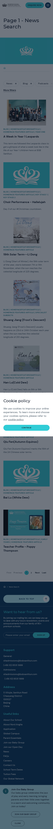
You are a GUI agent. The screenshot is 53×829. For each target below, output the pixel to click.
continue (27, 428)
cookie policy (15, 419)
